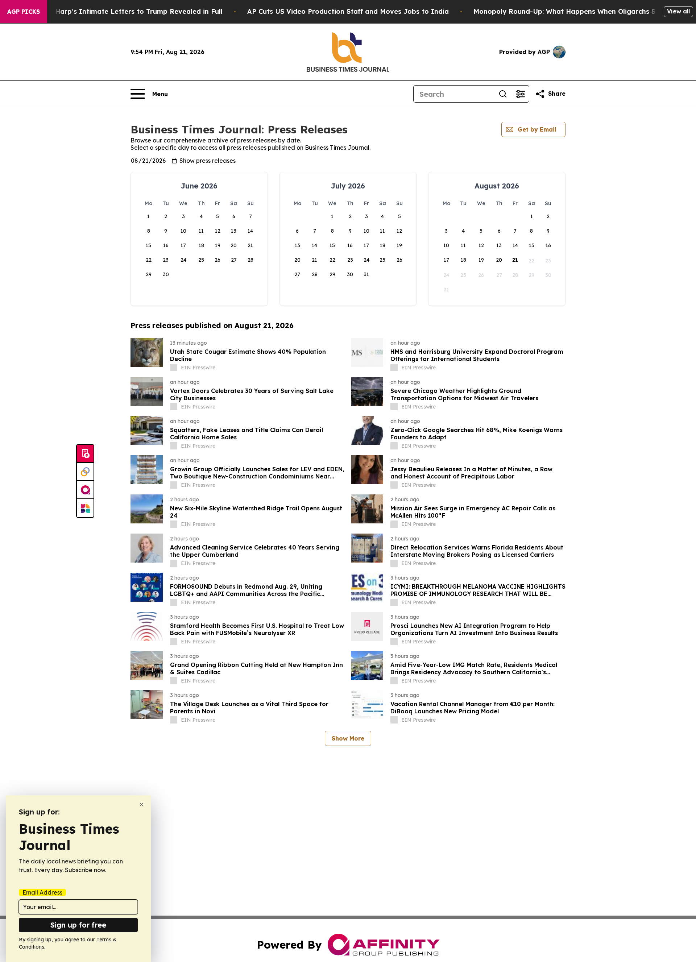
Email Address (42, 892)
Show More (348, 738)
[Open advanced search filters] (520, 94)
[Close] (141, 804)
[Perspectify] (85, 472)
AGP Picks (23, 11)
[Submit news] (85, 454)
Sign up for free (78, 924)
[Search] (502, 94)
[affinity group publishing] (85, 490)
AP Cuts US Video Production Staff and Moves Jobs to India (348, 11)
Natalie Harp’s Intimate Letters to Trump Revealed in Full (125, 11)
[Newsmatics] (85, 508)
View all (678, 11)
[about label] (173, 367)
